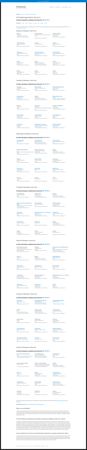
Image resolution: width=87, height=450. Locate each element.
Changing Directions (56, 309)
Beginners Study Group (57, 124)
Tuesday (26, 23)
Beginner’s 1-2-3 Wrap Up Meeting (40, 363)
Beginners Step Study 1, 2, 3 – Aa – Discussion (43, 212)
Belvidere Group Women (39, 52)
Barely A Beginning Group (39, 353)
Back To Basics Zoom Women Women (23, 353)
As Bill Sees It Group (56, 381)
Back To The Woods (56, 140)
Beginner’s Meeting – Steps (57, 96)
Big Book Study (37, 319)
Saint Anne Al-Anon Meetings (39, 404)
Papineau (56, 400)
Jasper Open (37, 337)
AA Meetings (27, 14)
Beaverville (64, 400)
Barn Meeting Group (56, 353)
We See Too (19, 177)
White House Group (56, 337)
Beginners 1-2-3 (37, 105)
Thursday (35, 23)
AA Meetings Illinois (33, 14)
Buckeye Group (19, 212)
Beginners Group (38, 284)
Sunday (45, 23)
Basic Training (19, 300)
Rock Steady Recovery (21, 328)
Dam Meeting (19, 391)
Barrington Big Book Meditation (22, 149)
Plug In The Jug (19, 168)
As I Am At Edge (19, 124)
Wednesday (31, 23)
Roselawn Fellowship (38, 33)
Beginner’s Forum (38, 193)
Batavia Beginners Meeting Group (40, 300)
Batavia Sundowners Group (39, 149)
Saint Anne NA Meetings (30, 404)
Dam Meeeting (37, 391)
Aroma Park (60, 400)
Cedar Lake (37, 42)
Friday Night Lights (38, 265)
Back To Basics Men (20, 140)
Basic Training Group (20, 193)
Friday (39, 23)
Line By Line (55, 319)
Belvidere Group (19, 52)
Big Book (18, 61)
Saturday (42, 23)
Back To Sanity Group (38, 140)
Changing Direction (20, 381)
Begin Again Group (20, 96)
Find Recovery (21, 7)
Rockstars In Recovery (56, 33)
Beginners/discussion (56, 256)
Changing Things (20, 265)
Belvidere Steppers (20, 221)
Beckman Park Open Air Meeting (58, 300)
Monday (23, 23)
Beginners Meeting (56, 265)
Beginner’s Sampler (38, 309)
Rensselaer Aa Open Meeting (22, 337)
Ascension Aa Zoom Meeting (58, 105)
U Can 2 (54, 177)
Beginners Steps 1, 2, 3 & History (40, 124)
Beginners (18, 33)
